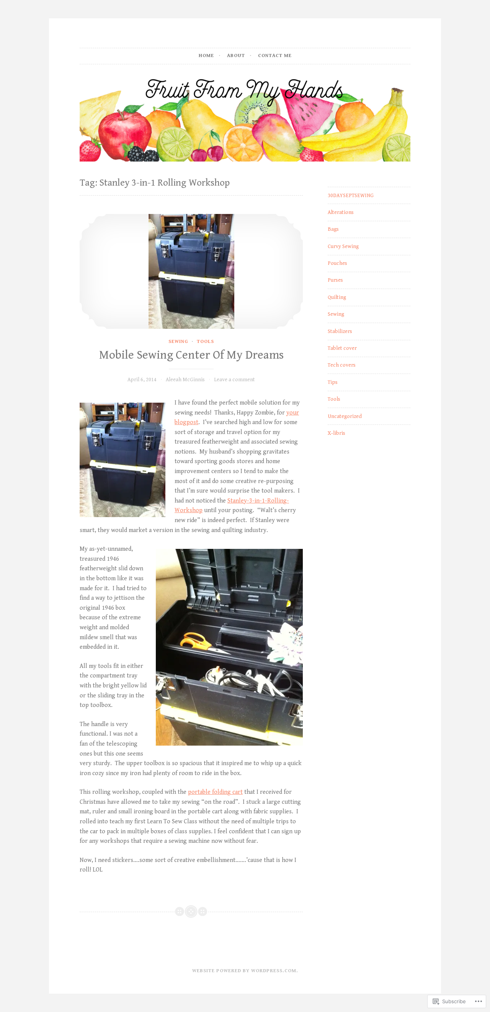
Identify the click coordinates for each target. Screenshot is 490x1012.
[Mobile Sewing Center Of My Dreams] (191, 271)
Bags (333, 229)
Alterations (341, 212)
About (236, 56)
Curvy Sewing (343, 246)
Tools (205, 341)
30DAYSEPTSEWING (351, 196)
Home (206, 56)
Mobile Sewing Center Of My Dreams (191, 355)
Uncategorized (345, 416)
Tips (333, 382)
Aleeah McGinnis (185, 380)
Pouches (337, 263)
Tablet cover (342, 348)
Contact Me (275, 56)
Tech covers (342, 365)
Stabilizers (340, 331)
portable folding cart (215, 792)
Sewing (178, 341)
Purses (335, 280)
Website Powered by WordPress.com (244, 971)
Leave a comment (234, 380)
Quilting (337, 297)
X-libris (336, 433)
